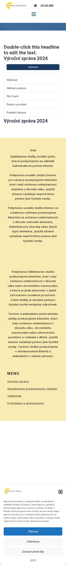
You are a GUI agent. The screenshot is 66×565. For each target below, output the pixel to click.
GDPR (33, 560)
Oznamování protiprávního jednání (32, 388)
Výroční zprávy (18, 381)
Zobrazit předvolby (33, 551)
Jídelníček (14, 395)
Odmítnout (33, 541)
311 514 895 (47, 5)
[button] (60, 492)
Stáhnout (33, 67)
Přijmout (33, 531)
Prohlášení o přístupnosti (25, 403)
